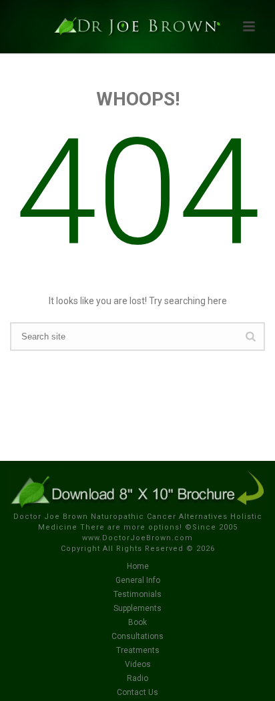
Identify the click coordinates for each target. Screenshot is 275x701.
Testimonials (137, 594)
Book (137, 622)
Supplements (137, 608)
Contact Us (137, 692)
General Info (137, 580)
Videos (138, 664)
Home (138, 566)
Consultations (137, 636)
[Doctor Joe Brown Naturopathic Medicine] (137, 30)
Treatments (138, 650)
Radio (137, 678)
